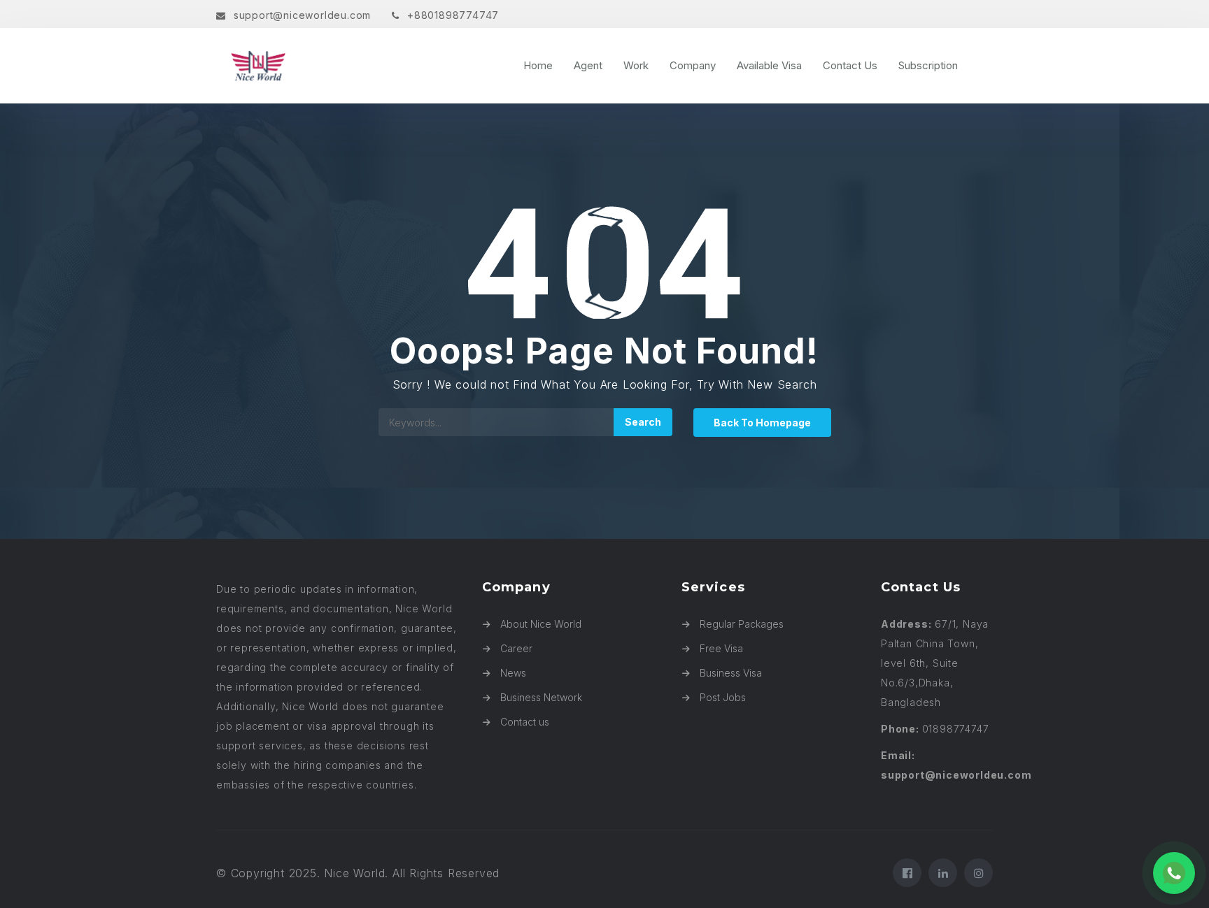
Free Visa (721, 648)
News (513, 673)
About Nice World (540, 624)
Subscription (928, 65)
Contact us (524, 722)
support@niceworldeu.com (302, 15)
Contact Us (850, 65)
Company (693, 65)
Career (516, 648)
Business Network (541, 697)
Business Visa (731, 673)
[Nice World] (352, 66)
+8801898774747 (453, 15)
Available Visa (769, 65)
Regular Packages (742, 624)
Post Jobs (723, 697)
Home (538, 65)
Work (636, 65)
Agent (588, 65)
